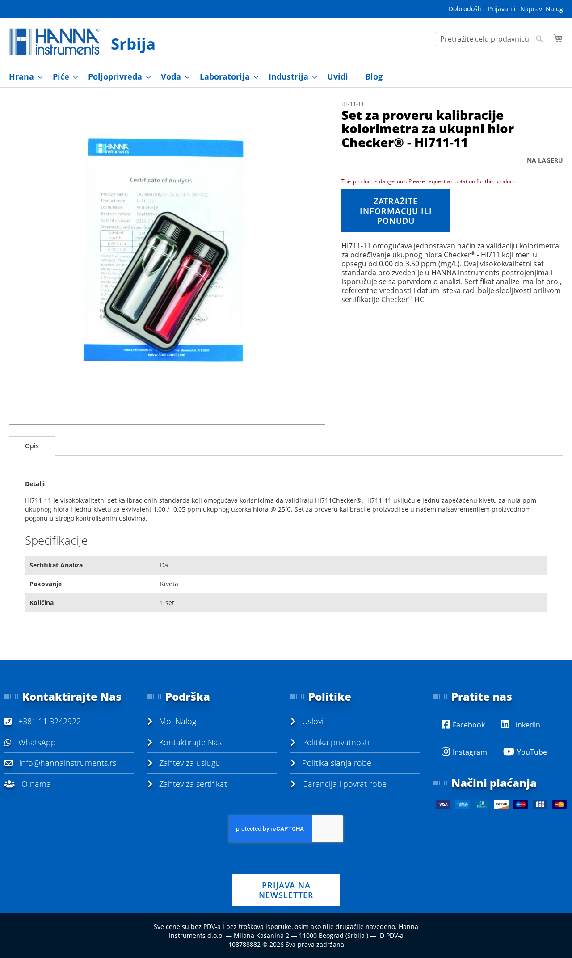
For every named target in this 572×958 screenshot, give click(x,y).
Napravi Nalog (541, 8)
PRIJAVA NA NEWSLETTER (286, 890)
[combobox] (491, 39)
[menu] (286, 76)
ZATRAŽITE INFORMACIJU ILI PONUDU (396, 211)
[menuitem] (23, 76)
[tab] (32, 446)
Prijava (498, 8)
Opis (32, 445)
